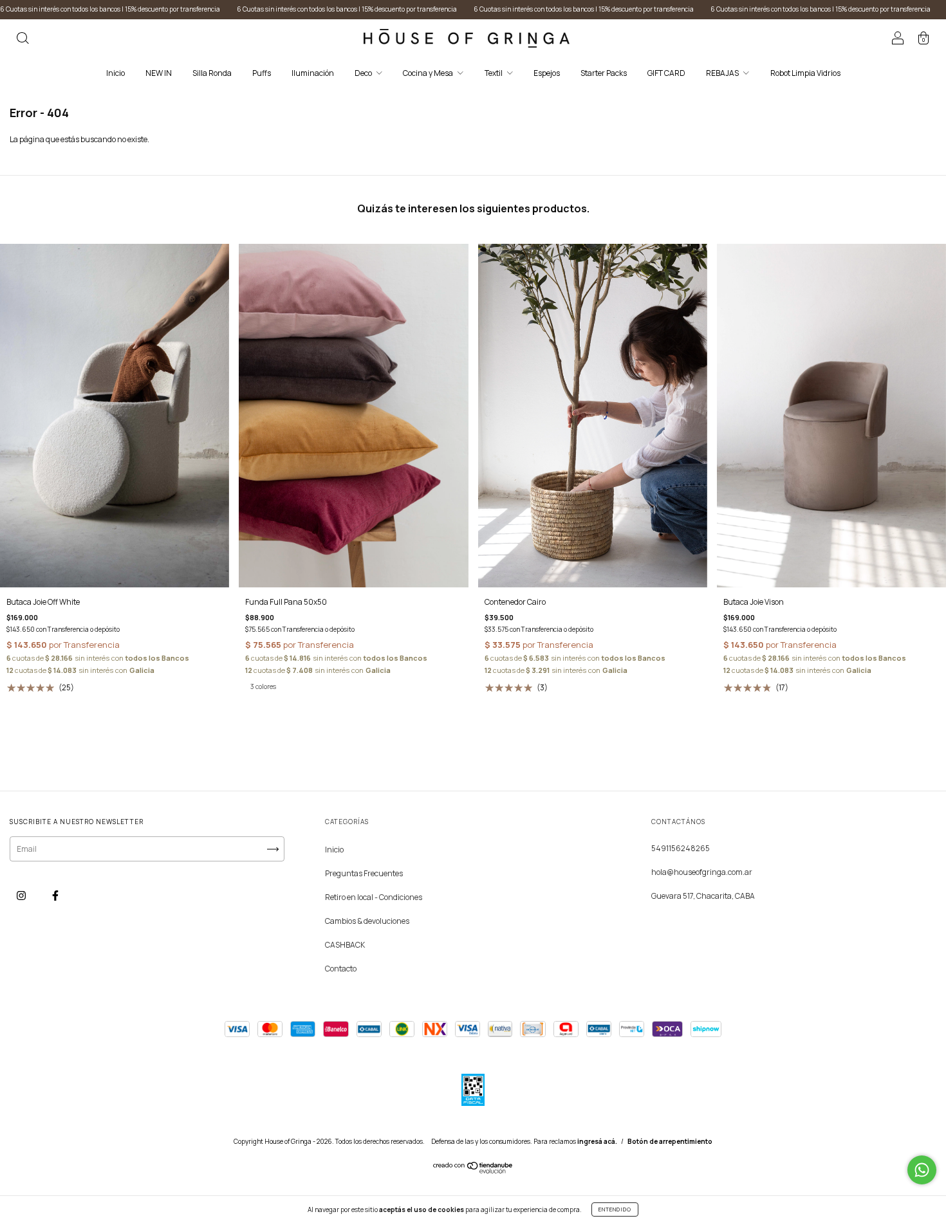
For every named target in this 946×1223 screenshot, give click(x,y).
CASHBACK (345, 944)
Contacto (341, 968)
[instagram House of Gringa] (22, 895)
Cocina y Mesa (428, 73)
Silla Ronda (212, 73)
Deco (364, 73)
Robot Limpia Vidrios (805, 73)
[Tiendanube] (473, 1170)
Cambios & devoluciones (367, 920)
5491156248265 (680, 848)
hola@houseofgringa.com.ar (701, 872)
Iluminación (313, 73)
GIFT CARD (666, 73)
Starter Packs (603, 73)
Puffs (261, 73)
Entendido (614, 1209)
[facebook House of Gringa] (55, 895)
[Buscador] (22, 39)
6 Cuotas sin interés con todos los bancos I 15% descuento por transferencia (264, 9)
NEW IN (158, 73)
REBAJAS (723, 73)
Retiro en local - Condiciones (373, 897)
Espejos (546, 73)
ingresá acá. (597, 1141)
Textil (494, 73)
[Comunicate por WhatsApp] (921, 1169)
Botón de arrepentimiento (669, 1141)
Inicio (115, 73)
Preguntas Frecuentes (364, 873)
